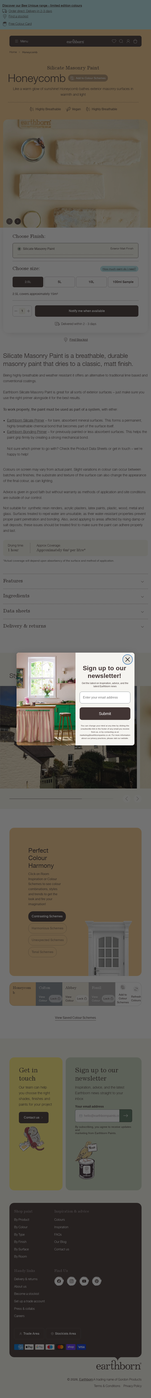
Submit (105, 713)
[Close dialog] (128, 659)
